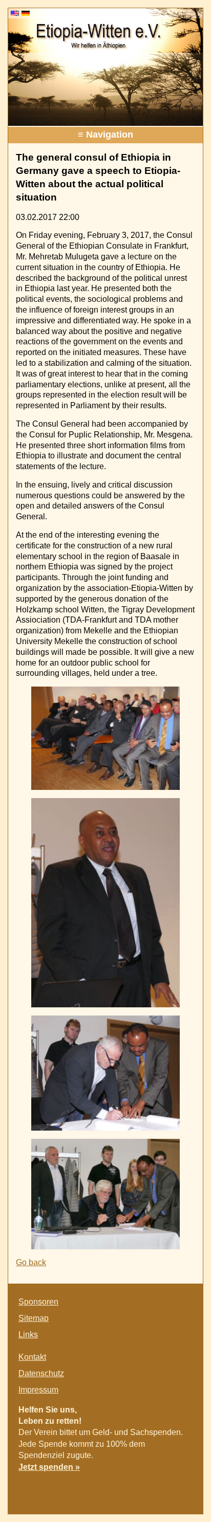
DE (26, 13)
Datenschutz (41, 1373)
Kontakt (32, 1357)
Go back (31, 1262)
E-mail (182, 1489)
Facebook (141, 1489)
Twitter (162, 1489)
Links (28, 1334)
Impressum (38, 1389)
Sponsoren (38, 1301)
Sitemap (33, 1318)
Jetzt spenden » (49, 1467)
